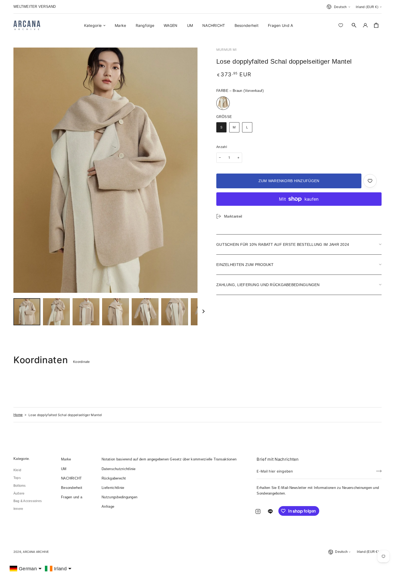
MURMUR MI (226, 50)
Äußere (18, 493)
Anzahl (221, 147)
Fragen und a (71, 497)
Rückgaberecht (114, 478)
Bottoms (19, 486)
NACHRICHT (71, 478)
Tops (17, 478)
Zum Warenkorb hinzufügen (288, 181)
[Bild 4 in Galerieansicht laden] (115, 311)
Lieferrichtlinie (113, 488)
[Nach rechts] (203, 312)
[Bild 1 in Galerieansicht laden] (26, 311)
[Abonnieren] (379, 469)
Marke (66, 459)
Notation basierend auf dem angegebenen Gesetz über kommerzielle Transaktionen (169, 459)
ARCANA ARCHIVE (36, 552)
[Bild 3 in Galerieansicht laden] (86, 311)
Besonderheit (71, 488)
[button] (354, 25)
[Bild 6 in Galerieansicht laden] (174, 311)
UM (64, 469)
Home (18, 415)
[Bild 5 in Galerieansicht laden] (145, 311)
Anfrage (108, 506)
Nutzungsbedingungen (119, 497)
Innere (18, 509)
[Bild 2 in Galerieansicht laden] (56, 311)
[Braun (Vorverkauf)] (223, 103)
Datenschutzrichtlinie (118, 469)
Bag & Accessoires (27, 501)
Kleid (17, 470)
